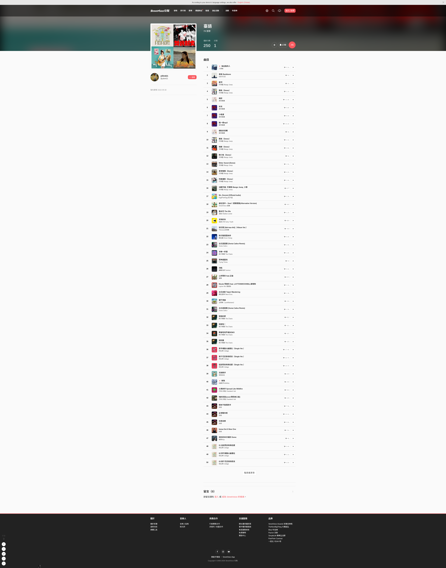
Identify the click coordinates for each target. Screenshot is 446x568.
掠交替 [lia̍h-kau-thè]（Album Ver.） (233, 227)
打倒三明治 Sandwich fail (227, 391)
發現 (175, 11)
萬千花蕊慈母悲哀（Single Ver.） (232, 356)
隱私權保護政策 (245, 524)
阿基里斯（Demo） (226, 179)
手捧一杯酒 (223, 252)
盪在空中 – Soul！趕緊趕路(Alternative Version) (238, 203)
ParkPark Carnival (275, 538)
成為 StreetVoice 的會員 (233, 497)
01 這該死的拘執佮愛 (227, 445)
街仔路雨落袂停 (225, 236)
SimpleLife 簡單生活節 (276, 536)
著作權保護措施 (245, 527)
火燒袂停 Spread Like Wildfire (231, 389)
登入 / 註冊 (290, 11)
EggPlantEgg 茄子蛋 (226, 197)
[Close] (443, 2)
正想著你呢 (223, 413)
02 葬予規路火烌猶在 (227, 453)
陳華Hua (222, 439)
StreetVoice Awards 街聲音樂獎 (280, 524)
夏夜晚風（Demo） (226, 171)
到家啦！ (222, 324)
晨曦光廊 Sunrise (224, 270)
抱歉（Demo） (225, 147)
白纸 (220, 268)
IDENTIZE (222, 77)
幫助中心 (242, 536)
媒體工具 (153, 530)
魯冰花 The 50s (225, 211)
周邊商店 (198, 11)
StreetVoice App (229, 557)
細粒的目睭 (223, 131)
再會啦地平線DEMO (227, 332)
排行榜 (183, 11)
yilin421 (164, 76)
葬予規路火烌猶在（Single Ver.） (232, 348)
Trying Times (223, 262)
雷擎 (220, 278)
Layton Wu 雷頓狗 (225, 286)
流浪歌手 (222, 373)
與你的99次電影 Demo (227, 437)
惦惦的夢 (222, 316)
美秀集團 (222, 101)
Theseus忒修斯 (224, 230)
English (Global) (244, 2)
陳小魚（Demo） (225, 155)
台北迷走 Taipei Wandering (229, 292)
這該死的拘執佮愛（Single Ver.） (232, 365)
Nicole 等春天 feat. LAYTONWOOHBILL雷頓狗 (237, 284)
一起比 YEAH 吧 (274, 541)
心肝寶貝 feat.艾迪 (226, 276)
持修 (220, 407)
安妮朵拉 (222, 375)
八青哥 (221, 69)
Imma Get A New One (227, 429)
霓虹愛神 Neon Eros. (226, 294)
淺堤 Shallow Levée (225, 214)
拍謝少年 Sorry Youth (226, 222)
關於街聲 (153, 524)
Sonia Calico (223, 246)
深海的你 (222, 219)
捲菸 (220, 98)
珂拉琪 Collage (224, 351)
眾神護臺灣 (223, 260)
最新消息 (153, 527)
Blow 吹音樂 (273, 530)
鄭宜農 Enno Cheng (225, 238)
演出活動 (215, 11)
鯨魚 (223, 381)
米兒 (220, 106)
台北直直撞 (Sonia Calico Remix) (232, 244)
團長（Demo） (225, 90)
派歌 (227, 11)
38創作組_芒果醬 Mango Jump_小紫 (233, 187)
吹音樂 (234, 11)
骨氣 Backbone (225, 74)
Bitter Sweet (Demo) (227, 163)
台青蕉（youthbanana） (227, 302)
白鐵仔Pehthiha (224, 383)
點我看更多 (249, 473)
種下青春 (222, 300)
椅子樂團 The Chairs (226, 254)
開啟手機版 (215, 557)
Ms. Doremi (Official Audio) (230, 195)
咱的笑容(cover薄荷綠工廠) (229, 397)
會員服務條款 (244, 530)
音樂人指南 (184, 524)
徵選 (207, 11)
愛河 (220, 82)
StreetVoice (160, 11)
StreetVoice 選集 (224, 206)
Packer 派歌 (273, 533)
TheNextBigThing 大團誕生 (278, 527)
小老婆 (221, 114)
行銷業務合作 (214, 524)
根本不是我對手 (225, 405)
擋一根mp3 (223, 123)
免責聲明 (242, 533)
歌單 (190, 11)
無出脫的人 (225, 66)
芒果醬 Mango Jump (226, 85)
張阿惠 (221, 340)
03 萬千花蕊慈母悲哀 (227, 461)
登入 (217, 497)
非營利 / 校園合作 (216, 527)
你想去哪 (222, 421)
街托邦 (182, 527)
